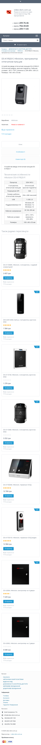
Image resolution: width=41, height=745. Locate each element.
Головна (4, 49)
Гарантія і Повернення (10, 705)
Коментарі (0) (20, 159)
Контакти (6, 698)
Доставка (6, 700)
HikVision (20, 51)
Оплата (5, 702)
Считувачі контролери (8, 51)
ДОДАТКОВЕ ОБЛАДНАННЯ (12, 688)
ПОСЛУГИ (6, 677)
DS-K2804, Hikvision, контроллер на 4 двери (19, 590)
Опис (20, 144)
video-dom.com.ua (23, 13)
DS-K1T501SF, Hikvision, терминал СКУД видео (19, 538)
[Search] (37, 40)
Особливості (20, 152)
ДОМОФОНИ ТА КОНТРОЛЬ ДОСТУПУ (20, 49)
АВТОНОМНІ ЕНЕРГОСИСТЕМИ (13, 679)
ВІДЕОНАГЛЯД (8, 682)
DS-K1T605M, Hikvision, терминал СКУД (17, 485)
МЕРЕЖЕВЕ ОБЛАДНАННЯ (11, 686)
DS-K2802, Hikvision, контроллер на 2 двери (19, 643)
